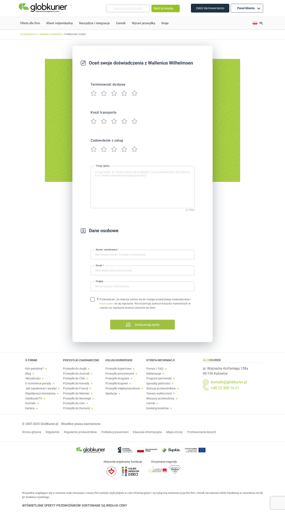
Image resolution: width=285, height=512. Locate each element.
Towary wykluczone (159, 393)
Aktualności (32, 378)
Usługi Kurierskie (118, 360)
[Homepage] (43, 8)
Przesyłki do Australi (76, 373)
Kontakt (30, 403)
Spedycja (111, 393)
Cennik (121, 23)
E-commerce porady (38, 383)
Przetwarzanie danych (201, 432)
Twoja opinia (103, 165)
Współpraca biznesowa (40, 393)
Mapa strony (174, 432)
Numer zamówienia (107, 249)
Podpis (99, 281)
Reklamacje (153, 373)
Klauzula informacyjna (147, 432)
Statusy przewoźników (161, 388)
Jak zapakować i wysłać (41, 388)
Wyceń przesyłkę (143, 23)
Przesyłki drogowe (117, 378)
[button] (257, 23)
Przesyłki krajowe (116, 383)
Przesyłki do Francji (75, 388)
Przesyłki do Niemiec (76, 393)
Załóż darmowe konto (210, 8)
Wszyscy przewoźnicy (160, 398)
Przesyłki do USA (74, 403)
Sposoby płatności (158, 383)
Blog (28, 373)
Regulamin (52, 432)
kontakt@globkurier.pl (229, 382)
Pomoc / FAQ (154, 368)
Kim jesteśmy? (34, 368)
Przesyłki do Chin (74, 378)
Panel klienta (246, 8)
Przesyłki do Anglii (74, 368)
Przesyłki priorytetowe (119, 373)
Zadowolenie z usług (107, 140)
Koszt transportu (103, 112)
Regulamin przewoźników (80, 432)
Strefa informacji (160, 360)
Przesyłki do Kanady (76, 383)
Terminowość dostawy (108, 84)
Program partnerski (159, 378)
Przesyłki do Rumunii (76, 408)
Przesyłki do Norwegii (77, 398)
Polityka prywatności (115, 432)
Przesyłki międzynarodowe (122, 388)
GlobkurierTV (33, 398)
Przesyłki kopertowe (118, 368)
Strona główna (31, 432)
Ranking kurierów (157, 408)
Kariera (30, 408)
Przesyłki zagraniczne (81, 360)
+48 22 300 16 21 (225, 388)
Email (100, 265)
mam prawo (107, 303)
